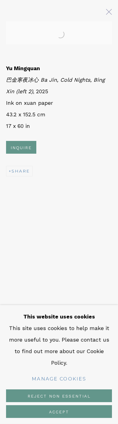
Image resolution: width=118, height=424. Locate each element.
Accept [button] (59, 411)
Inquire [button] (21, 147)
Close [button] (107, 13)
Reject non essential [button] (59, 396)
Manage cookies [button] (59, 379)
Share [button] (20, 171)
